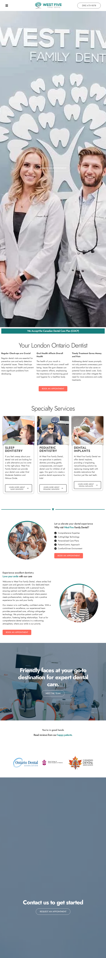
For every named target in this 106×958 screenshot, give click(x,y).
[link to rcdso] (53, 762)
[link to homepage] (48, 5)
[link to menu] (17, 5)
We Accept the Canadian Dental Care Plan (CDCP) (53, 331)
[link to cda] (80, 763)
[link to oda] (25, 762)
